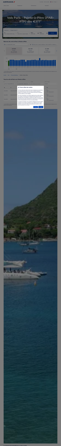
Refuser (35, 107)
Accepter (40, 107)
